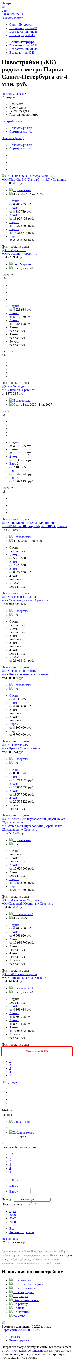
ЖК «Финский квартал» (18, 977)
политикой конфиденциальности (26, 1350)
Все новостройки (23, 28)
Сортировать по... (21, 131)
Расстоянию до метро (23, 114)
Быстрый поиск (12, 121)
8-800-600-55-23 (12, 14)
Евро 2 (14, 1179)
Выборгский (21, 611)
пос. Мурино (22, 264)
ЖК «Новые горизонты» (19, 674)
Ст (11, 1154)
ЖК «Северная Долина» (18, 600)
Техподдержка (19, 1340)
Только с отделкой (21, 1232)
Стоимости (16, 104)
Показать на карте (14, 93)
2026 (12, 1214)
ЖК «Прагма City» (14, 748)
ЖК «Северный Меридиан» (21, 903)
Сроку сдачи (17, 107)
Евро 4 (14, 1191)
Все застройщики (23, 31)
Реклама (15, 1336)
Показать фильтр (20, 128)
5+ (11, 1171)
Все (11, 1228)
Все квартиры (22, 35)
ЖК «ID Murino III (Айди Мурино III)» (28, 526)
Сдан (12, 1211)
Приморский (22, 190)
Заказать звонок (12, 17)
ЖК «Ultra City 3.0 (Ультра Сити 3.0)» (27, 179)
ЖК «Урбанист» (13, 253)
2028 (12, 1222)
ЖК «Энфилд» (12, 390)
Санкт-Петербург (21, 24)
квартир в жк (10, 1238)
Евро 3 (14, 1185)
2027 (12, 1218)
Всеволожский (23, 400)
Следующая (9, 1082)
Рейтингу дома (19, 111)
